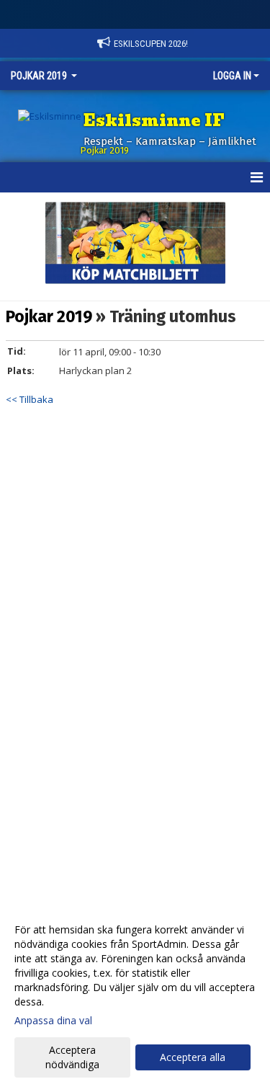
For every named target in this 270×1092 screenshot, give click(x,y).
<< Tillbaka (29, 399)
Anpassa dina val (53, 1020)
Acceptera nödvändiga (72, 1057)
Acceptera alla (192, 1057)
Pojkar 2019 (49, 316)
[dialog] (135, 996)
